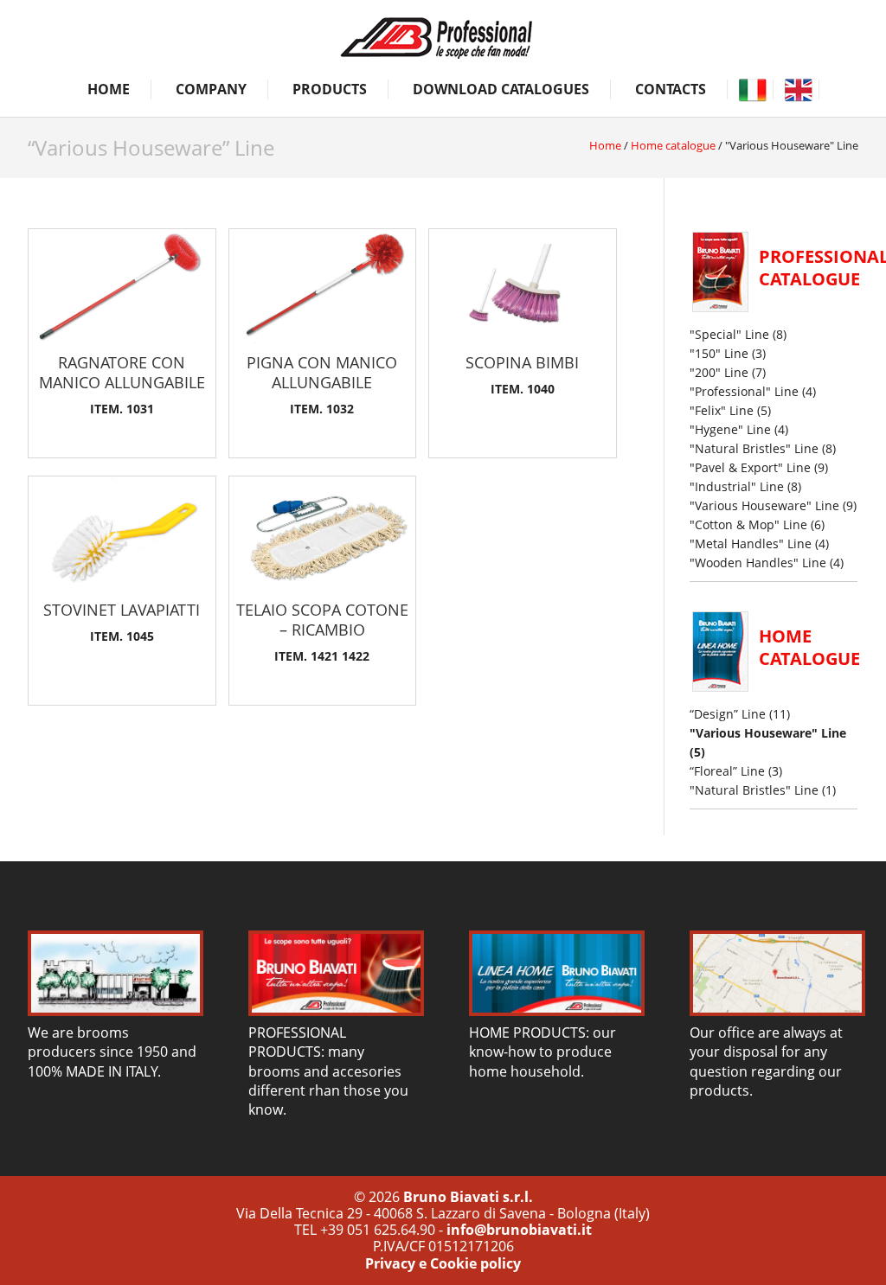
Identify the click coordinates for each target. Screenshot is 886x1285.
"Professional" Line (744, 391)
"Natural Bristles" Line (754, 448)
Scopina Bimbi (522, 362)
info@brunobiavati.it (519, 1229)
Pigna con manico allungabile (322, 372)
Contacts (670, 89)
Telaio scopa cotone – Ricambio (322, 619)
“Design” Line (728, 714)
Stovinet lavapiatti (121, 609)
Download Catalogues (501, 89)
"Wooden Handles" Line (758, 562)
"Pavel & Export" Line (750, 467)
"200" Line (719, 372)
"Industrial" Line (737, 486)
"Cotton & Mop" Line (748, 524)
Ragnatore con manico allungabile (122, 372)
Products (329, 89)
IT (752, 89)
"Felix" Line (722, 410)
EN (798, 89)
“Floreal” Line (727, 771)
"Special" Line (729, 334)
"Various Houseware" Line (764, 505)
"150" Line (719, 353)
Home (108, 89)
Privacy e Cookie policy (443, 1263)
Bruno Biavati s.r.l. (468, 1196)
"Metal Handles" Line (751, 543)
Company (211, 89)
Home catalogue (673, 145)
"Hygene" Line (730, 429)
